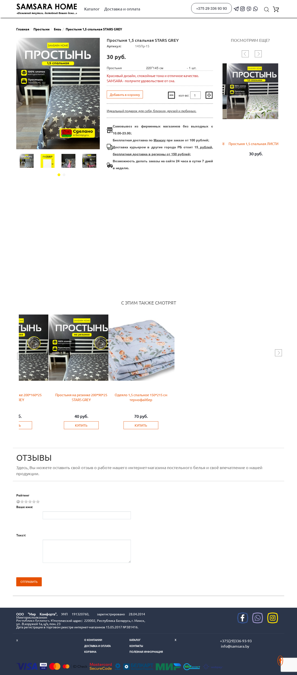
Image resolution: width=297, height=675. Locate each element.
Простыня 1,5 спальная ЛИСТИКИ (251, 143)
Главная (22, 29)
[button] (59, 174)
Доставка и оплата (122, 8)
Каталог (92, 8)
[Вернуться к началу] (280, 658)
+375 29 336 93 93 (211, 8)
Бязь (57, 29)
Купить (48, 425)
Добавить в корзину (125, 94)
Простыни (41, 29)
